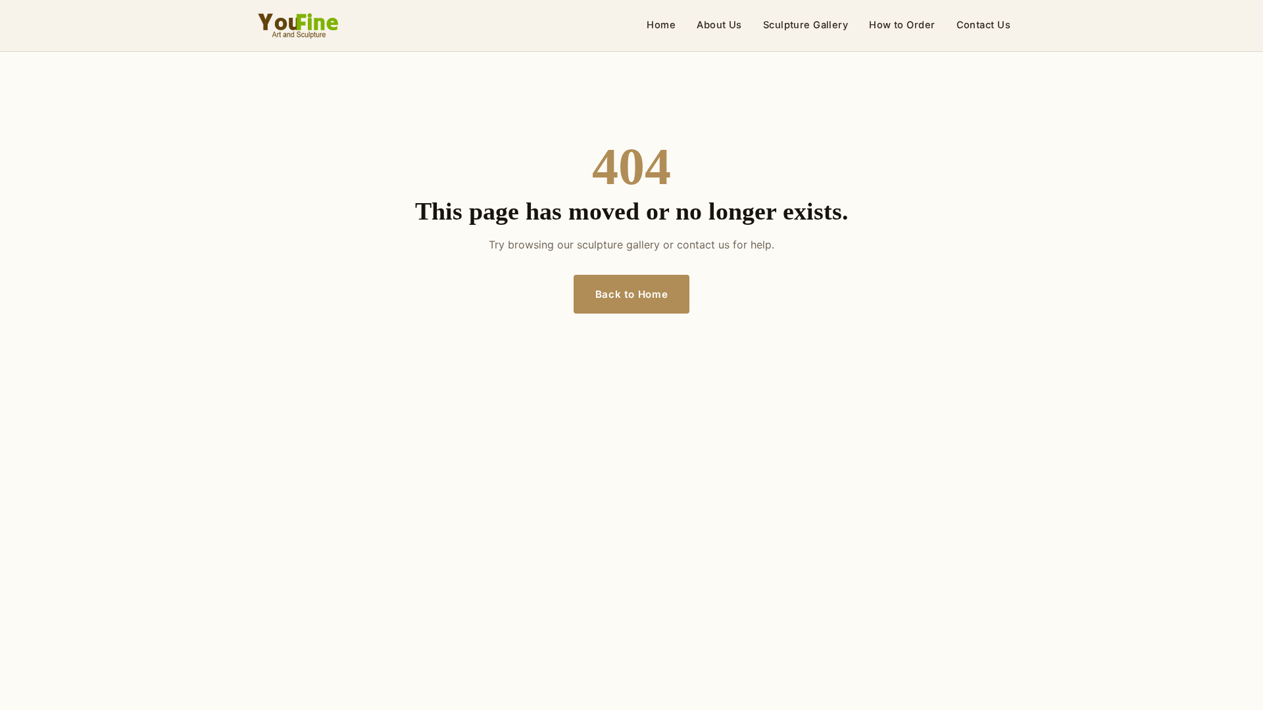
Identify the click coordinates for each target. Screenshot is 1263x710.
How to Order (902, 25)
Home (661, 25)
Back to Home (631, 294)
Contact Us (983, 25)
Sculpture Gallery (806, 25)
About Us (719, 25)
